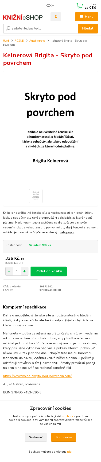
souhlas (67, 416)
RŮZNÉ (19, 41)
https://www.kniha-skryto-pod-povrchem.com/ (37, 376)
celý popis (67, 232)
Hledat (87, 28)
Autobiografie (37, 41)
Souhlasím (63, 437)
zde (69, 452)
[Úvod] (23, 17)
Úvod (6, 41)
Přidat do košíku (48, 271)
